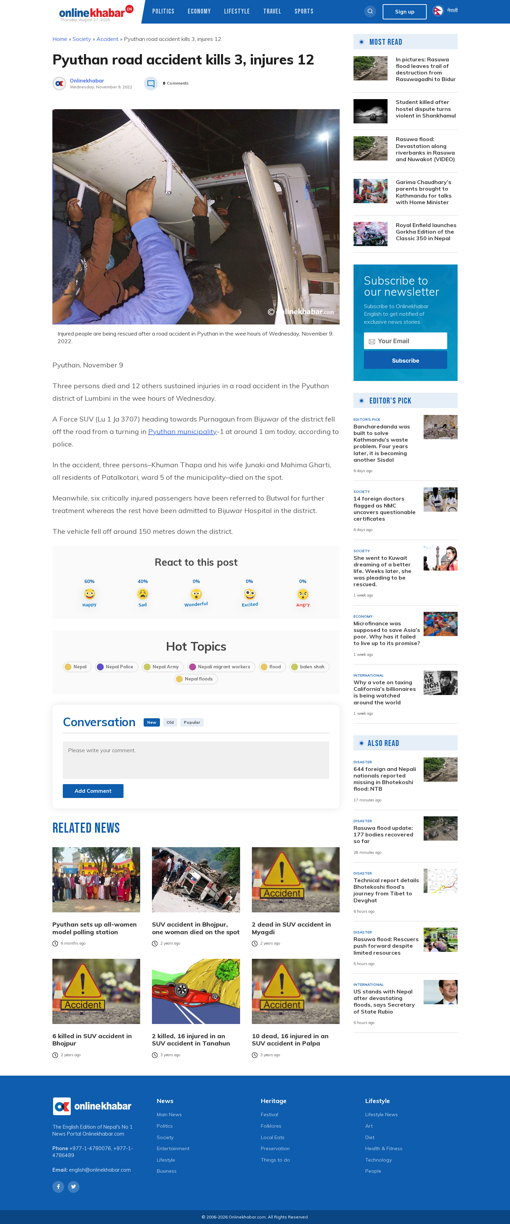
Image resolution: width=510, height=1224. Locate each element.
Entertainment (173, 1148)
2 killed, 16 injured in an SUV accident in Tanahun (191, 1039)
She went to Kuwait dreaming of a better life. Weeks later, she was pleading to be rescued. (382, 571)
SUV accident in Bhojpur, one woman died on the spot (196, 928)
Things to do (275, 1160)
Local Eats (272, 1137)
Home (59, 38)
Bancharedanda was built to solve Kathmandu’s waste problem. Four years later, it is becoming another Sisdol (382, 443)
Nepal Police (119, 666)
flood (275, 666)
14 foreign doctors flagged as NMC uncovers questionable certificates (385, 509)
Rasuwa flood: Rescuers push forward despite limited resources (386, 946)
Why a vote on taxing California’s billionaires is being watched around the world (385, 692)
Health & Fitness (383, 1148)
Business (167, 1171)
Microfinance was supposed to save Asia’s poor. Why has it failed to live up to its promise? (387, 633)
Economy (199, 12)
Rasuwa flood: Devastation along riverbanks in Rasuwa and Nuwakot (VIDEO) (425, 149)
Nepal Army (166, 666)
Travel (272, 12)
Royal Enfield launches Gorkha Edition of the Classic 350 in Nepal (426, 232)
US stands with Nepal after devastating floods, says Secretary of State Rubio (384, 1001)
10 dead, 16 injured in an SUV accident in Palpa (290, 1039)
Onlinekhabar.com (103, 1134)
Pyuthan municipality (182, 431)
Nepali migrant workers (224, 666)
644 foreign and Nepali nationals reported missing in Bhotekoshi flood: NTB (385, 779)
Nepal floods (199, 679)
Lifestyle (237, 12)
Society (82, 38)
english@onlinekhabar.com (100, 1170)
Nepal (80, 666)
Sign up (404, 11)
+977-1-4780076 (90, 1148)
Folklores (271, 1126)
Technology (378, 1160)
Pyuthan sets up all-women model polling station (94, 928)
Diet (369, 1137)
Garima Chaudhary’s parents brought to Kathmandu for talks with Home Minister (424, 192)
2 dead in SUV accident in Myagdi (291, 928)
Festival (269, 1114)
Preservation (275, 1148)
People (373, 1171)
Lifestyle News (381, 1114)
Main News (169, 1114)
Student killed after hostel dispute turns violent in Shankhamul (426, 109)
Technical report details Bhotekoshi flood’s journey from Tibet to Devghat (386, 890)
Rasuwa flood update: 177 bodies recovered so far (383, 834)
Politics (163, 12)
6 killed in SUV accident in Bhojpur (92, 1039)
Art (369, 1126)
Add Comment (93, 791)
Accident (107, 38)
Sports (304, 12)
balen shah (312, 666)
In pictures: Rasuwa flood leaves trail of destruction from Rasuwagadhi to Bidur (426, 69)
